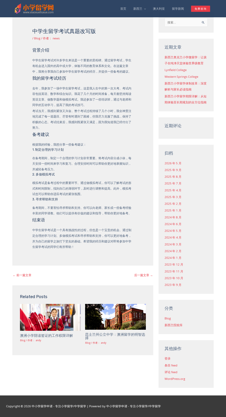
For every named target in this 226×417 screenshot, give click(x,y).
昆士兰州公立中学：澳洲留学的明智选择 (115, 336)
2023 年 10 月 (174, 278)
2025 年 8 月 (173, 177)
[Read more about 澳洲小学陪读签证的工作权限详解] (50, 317)
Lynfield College (176, 70)
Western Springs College (181, 77)
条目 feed (171, 365)
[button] (200, 9)
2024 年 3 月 (173, 244)
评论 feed (171, 372)
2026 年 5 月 (173, 163)
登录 (168, 358)
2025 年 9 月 (173, 170)
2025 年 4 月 (173, 190)
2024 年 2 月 (173, 251)
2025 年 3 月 (173, 197)
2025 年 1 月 (173, 210)
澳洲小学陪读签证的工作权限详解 (46, 335)
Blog (37, 38)
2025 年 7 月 (173, 183)
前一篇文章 (22, 275)
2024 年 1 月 (173, 258)
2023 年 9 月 (173, 285)
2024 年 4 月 (173, 237)
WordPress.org (175, 379)
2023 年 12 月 (174, 264)
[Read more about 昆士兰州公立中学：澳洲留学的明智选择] (115, 316)
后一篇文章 (143, 275)
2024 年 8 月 (173, 217)
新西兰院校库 (174, 325)
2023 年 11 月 (174, 271)
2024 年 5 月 (173, 231)
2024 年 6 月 (173, 224)
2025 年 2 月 (173, 204)
